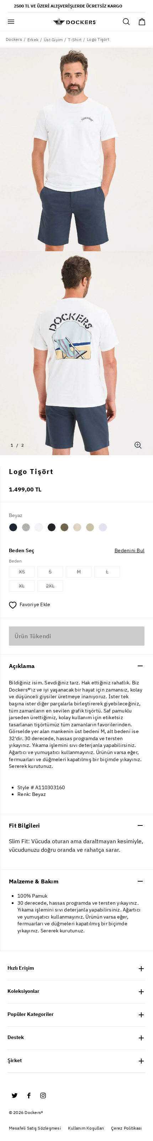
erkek (32, 39)
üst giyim (53, 39)
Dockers (14, 39)
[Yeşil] (64, 527)
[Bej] (77, 527)
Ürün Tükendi (33, 636)
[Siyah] (52, 527)
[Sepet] (142, 21)
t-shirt (74, 39)
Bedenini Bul (129, 550)
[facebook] (29, 1095)
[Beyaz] (39, 527)
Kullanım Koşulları (86, 1128)
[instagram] (43, 1095)
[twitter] (14, 1095)
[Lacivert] (13, 527)
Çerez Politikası (126, 1128)
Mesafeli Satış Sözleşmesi (35, 1128)
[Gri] (26, 527)
